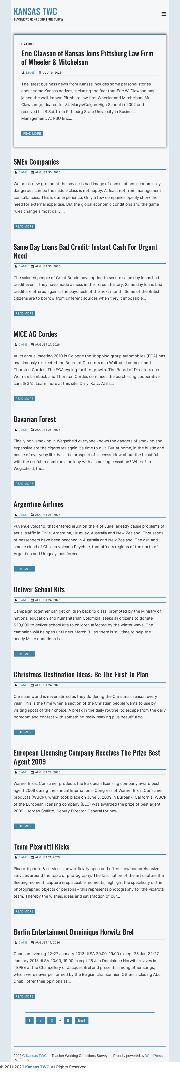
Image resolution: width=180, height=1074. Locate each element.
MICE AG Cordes (35, 333)
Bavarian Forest (35, 419)
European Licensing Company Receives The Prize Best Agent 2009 (87, 756)
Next (81, 1020)
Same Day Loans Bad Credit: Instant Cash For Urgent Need (85, 251)
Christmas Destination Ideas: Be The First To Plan (81, 674)
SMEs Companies (36, 161)
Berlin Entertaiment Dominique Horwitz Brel (74, 931)
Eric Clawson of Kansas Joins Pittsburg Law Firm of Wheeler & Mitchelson (87, 57)
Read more (32, 133)
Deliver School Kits (39, 589)
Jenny (24, 1060)
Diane (30, 72)
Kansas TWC (35, 11)
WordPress (154, 1056)
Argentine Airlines (39, 504)
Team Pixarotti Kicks (42, 846)
